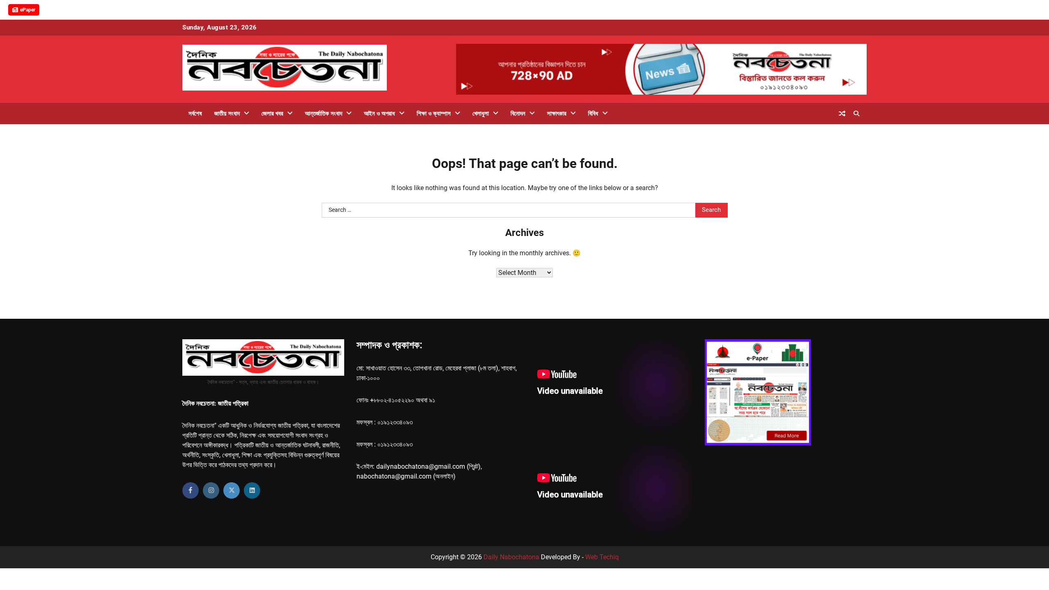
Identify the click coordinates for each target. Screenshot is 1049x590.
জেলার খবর (272, 113)
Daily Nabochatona (511, 557)
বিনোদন (518, 113)
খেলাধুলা (480, 113)
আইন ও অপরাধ (379, 113)
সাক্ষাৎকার (556, 113)
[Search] (856, 113)
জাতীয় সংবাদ (227, 113)
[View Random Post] (842, 113)
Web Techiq (602, 557)
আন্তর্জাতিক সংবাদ (323, 113)
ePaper (27, 10)
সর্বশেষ (195, 113)
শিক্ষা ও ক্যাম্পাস (434, 113)
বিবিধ (593, 113)
